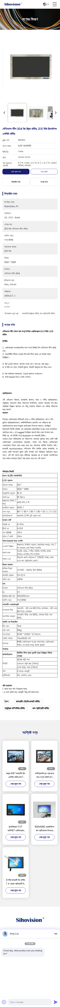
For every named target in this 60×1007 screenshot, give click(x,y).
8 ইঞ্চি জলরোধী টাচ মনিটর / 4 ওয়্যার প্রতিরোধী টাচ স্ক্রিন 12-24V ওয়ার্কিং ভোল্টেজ (15, 882)
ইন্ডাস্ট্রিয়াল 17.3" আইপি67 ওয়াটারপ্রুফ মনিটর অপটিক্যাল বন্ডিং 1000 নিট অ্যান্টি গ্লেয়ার (16, 828)
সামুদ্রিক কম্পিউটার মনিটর (15, 708)
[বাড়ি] (30, 924)
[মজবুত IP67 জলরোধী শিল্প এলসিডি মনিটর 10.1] (15, 756)
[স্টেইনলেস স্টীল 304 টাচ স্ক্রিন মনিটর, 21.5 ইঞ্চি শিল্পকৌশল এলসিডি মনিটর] (31, 67)
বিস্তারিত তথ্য (16, 181)
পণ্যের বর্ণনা (44, 181)
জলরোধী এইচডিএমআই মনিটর (28, 701)
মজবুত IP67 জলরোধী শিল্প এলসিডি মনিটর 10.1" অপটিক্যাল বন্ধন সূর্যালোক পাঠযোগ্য (15, 775)
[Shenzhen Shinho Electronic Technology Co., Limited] (12, 4)
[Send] (55, 1002)
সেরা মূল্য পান (16, 172)
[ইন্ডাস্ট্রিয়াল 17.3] (15, 809)
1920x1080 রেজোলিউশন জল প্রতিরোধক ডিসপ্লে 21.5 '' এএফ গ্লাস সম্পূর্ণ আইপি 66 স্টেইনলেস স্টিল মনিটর (44, 828)
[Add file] (4, 1002)
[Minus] (56, 934)
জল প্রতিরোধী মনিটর (41, 708)
